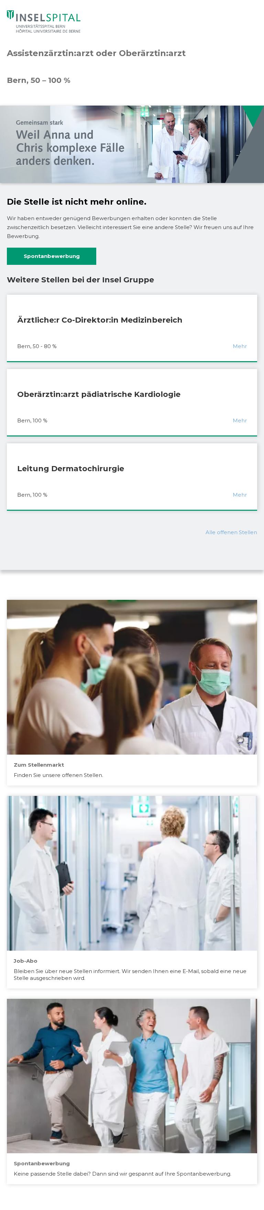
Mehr (240, 346)
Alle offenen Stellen (231, 532)
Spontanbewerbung (52, 256)
